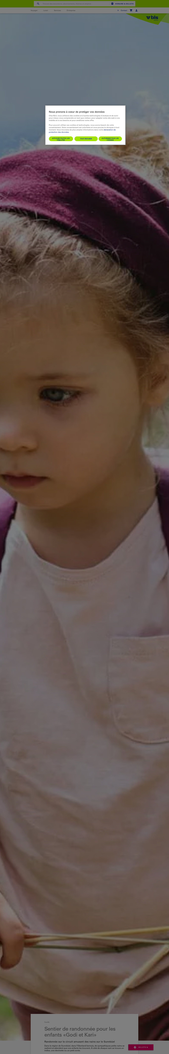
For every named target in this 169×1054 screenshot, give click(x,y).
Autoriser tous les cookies (110, 139)
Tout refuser (86, 139)
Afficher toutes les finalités (61, 139)
